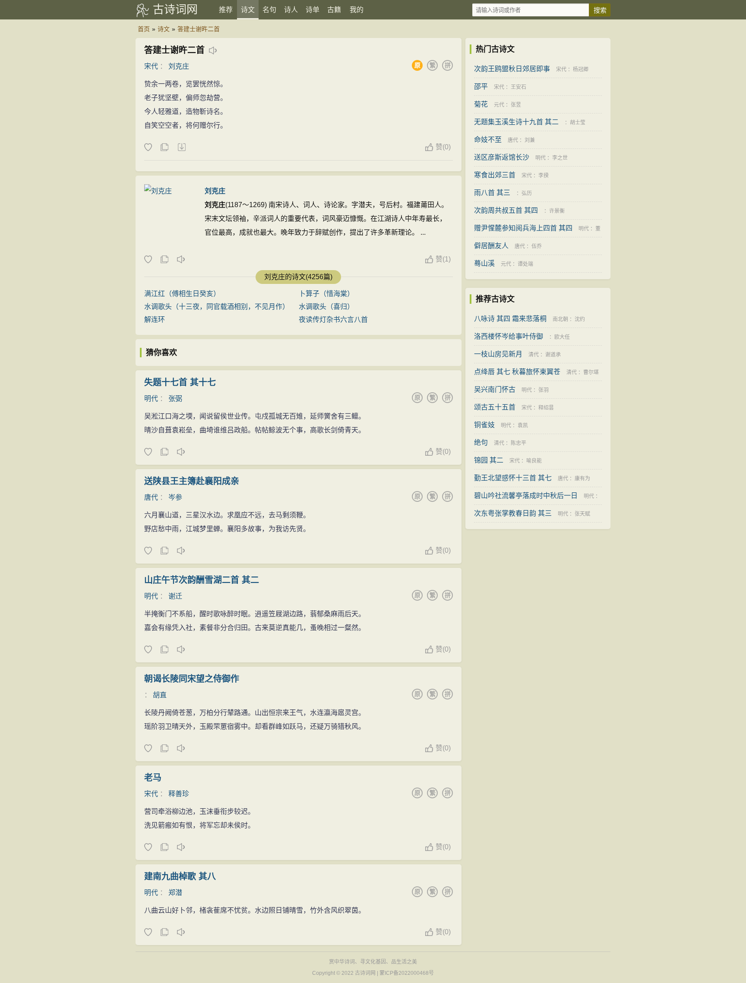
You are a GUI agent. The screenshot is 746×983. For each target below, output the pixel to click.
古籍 (334, 9)
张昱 (516, 105)
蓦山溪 (484, 263)
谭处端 (525, 264)
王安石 (518, 87)
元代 (499, 105)
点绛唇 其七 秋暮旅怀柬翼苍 (517, 371)
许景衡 (557, 211)
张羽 (543, 390)
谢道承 (553, 355)
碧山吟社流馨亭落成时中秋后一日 (526, 495)
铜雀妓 (484, 424)
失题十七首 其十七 (180, 382)
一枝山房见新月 (498, 354)
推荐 (226, 9)
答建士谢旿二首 (198, 28)
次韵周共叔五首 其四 (506, 210)
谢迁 (175, 596)
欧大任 (562, 337)
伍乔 (536, 246)
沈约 (580, 319)
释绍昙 (546, 408)
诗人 (291, 9)
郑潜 (175, 892)
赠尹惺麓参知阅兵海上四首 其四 (523, 228)
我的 (357, 9)
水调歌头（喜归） (326, 306)
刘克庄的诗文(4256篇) (298, 276)
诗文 (248, 9)
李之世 (560, 158)
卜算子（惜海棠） (326, 293)
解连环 (154, 319)
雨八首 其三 (492, 192)
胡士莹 (577, 123)
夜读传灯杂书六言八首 (333, 319)
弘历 (527, 193)
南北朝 (560, 319)
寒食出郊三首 (494, 175)
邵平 (481, 86)
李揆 (543, 176)
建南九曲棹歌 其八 (180, 876)
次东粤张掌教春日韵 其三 (513, 513)
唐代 (151, 497)
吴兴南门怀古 (494, 389)
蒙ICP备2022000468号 (406, 973)
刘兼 (530, 140)
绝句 (481, 442)
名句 (269, 9)
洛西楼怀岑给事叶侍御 (508, 336)
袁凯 (523, 425)
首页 (144, 28)
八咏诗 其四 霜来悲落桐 (510, 318)
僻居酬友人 (491, 245)
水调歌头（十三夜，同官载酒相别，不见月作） (216, 306)
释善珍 (178, 793)
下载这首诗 (181, 147)
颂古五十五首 (494, 407)
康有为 (582, 479)
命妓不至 (488, 139)
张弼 (175, 398)
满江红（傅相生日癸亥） (182, 293)
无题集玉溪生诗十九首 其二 (516, 122)
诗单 (312, 9)
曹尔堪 (591, 372)
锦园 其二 (488, 460)
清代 (533, 355)
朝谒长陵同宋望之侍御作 (191, 679)
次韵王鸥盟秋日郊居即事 (512, 68)
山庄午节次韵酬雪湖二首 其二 (201, 580)
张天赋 (582, 514)
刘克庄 (178, 66)
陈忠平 (518, 443)
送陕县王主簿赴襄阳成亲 (191, 481)
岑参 (175, 497)
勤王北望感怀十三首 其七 (513, 478)
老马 (152, 777)
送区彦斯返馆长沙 (501, 157)
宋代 (151, 66)
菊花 (481, 104)
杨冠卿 (580, 69)
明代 (151, 398)
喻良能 (534, 461)
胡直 (160, 695)
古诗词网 (175, 9)
